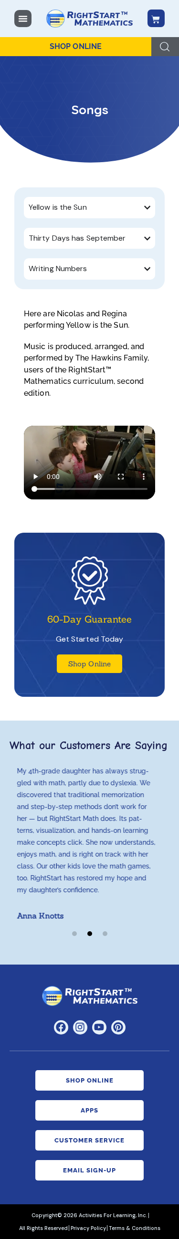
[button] (74, 933)
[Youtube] (99, 1027)
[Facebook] (61, 1027)
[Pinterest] (118, 1027)
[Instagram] (80, 1027)
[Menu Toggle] (23, 18)
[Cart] (156, 18)
